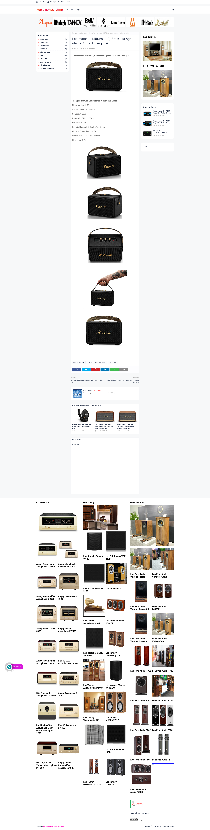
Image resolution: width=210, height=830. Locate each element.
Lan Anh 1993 (78, 48)
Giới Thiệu (52, 2)
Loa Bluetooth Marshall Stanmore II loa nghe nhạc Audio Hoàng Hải (104, 426)
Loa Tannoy (53, 45)
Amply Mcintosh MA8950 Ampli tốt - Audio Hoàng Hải (162, 112)
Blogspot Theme (48, 826)
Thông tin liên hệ (65, 2)
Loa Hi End (53, 42)
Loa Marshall (113, 362)
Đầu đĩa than (53, 65)
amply (53, 55)
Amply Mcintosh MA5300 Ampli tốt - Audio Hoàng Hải (162, 122)
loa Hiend (53, 59)
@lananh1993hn (137, 804)
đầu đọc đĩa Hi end (53, 68)
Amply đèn (53, 39)
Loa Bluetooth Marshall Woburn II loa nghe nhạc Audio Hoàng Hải (126, 426)
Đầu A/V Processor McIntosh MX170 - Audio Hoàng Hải (161, 132)
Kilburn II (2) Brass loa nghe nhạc (96, 362)
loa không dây (53, 62)
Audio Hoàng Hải (84, 33)
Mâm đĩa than (53, 52)
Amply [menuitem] (78, 10)
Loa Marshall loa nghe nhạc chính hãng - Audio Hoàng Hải (82, 426)
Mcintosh (53, 49)
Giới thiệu (158, 826)
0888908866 (17, 667)
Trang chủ (41, 2)
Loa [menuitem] (71, 10)
